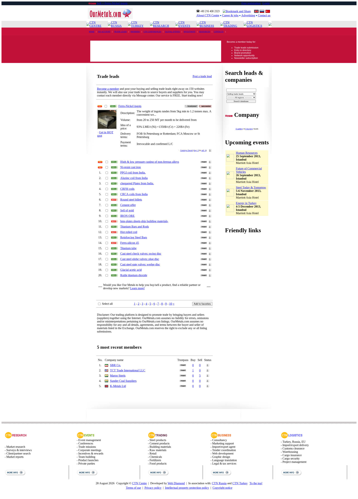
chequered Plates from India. (137, 183)
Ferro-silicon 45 (129, 242)
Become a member (108, 88)
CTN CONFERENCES (152, 32)
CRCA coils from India (134, 194)
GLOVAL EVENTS (172, 32)
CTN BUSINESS (207, 24)
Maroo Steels (117, 375)
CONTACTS (219, 32)
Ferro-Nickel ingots (129, 106)
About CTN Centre (207, 15)
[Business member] (205, 106)
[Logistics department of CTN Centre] (292, 437)
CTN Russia (219, 483)
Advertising (248, 15)
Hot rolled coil (128, 232)
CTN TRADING (230, 24)
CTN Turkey (240, 483)
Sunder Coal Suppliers (123, 380)
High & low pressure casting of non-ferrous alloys (149, 161)
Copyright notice (222, 487)
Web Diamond (176, 483)
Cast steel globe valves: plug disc (139, 259)
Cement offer (128, 205)
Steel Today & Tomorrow (251, 187)
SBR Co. (115, 365)
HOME (91, 32)
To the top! (255, 483)
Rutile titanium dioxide (133, 275)
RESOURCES (204, 32)
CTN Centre (139, 483)
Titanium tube (128, 248)
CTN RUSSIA (116, 24)
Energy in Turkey (246, 203)
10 (170, 303)
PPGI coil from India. (133, 172)
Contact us (264, 15)
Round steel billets (131, 199)
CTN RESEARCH (161, 24)
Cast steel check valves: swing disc (140, 253)
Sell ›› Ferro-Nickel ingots (112, 3)
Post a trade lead (202, 76)
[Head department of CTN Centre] (221, 437)
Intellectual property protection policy (187, 487)
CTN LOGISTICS (254, 24)
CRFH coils (127, 188)
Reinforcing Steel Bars (133, 237)
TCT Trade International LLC (127, 370)
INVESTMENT (189, 32)
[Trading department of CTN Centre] (158, 437)
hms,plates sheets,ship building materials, (144, 221)
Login (266, 3)
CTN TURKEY (137, 24)
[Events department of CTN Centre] (86, 437)
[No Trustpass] (191, 106)
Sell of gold (127, 210)
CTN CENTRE (95, 24)
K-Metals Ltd (118, 386)
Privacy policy (153, 487)
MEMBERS (135, 32)
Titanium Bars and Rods (134, 226)
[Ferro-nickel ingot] (107, 127)
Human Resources (246, 152)
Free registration (250, 3)
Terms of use (133, 487)
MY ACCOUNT (104, 32)
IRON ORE (127, 215)
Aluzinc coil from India (134, 178)
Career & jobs (230, 15)
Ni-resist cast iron (130, 167)
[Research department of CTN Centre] (16, 437)
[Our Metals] (110, 17)
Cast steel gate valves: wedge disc (140, 264)
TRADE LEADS (120, 32)
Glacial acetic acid (131, 269)
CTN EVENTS (184, 24)
